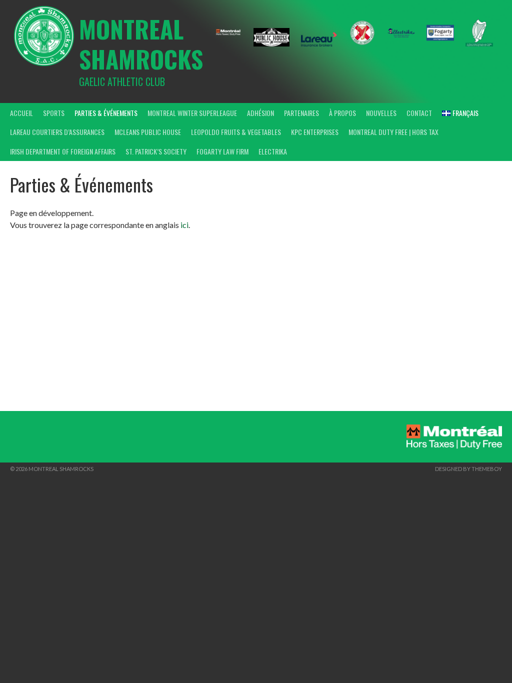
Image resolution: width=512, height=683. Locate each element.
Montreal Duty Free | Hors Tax (393, 131)
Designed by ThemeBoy (468, 469)
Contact (419, 113)
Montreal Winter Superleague (192, 113)
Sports (53, 113)
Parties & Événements (106, 113)
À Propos (342, 113)
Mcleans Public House (147, 131)
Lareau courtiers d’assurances (57, 131)
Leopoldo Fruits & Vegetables (236, 131)
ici (184, 225)
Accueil (21, 113)
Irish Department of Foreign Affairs (63, 151)
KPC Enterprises (314, 131)
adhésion (260, 113)
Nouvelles (381, 113)
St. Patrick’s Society (156, 151)
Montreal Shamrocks (141, 43)
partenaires (301, 113)
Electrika (272, 151)
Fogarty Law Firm (222, 151)
